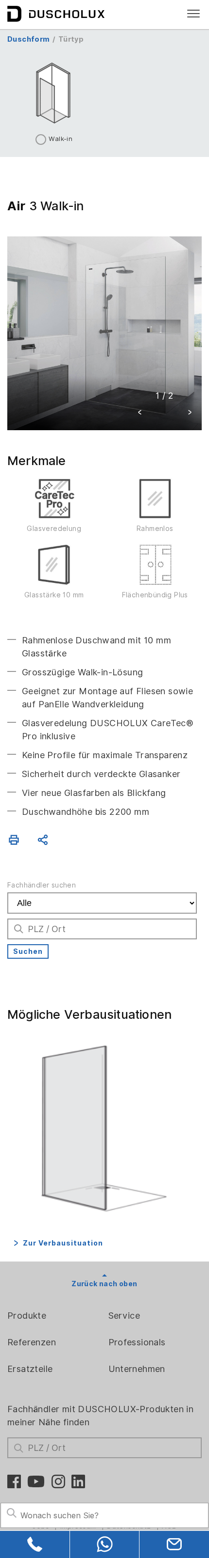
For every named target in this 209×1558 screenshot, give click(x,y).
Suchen (28, 951)
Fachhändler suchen (41, 885)
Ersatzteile (29, 1369)
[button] (140, 413)
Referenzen (31, 1342)
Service (124, 1315)
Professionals (137, 1342)
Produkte (26, 1315)
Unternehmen (136, 1369)
